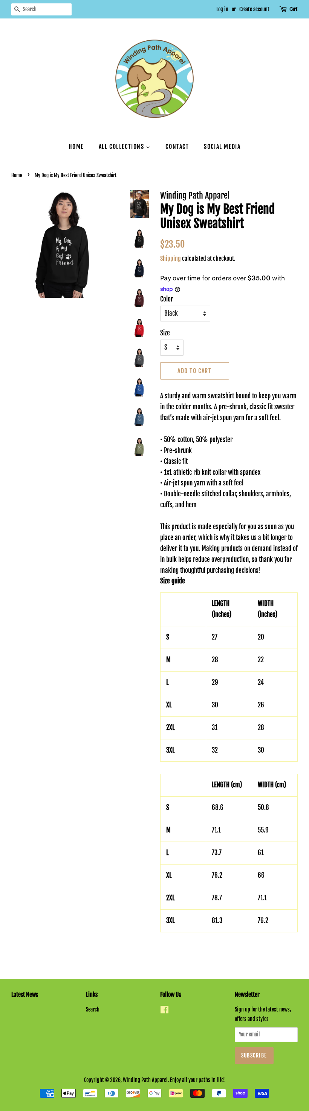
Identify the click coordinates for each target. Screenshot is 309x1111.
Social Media (222, 146)
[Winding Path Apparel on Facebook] (164, 1011)
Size (165, 333)
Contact (177, 146)
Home (76, 146)
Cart (293, 9)
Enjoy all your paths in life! (197, 1079)
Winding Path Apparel (145, 1079)
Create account (254, 9)
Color (166, 299)
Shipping (170, 258)
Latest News (24, 994)
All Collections (122, 146)
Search (92, 1009)
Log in (222, 9)
